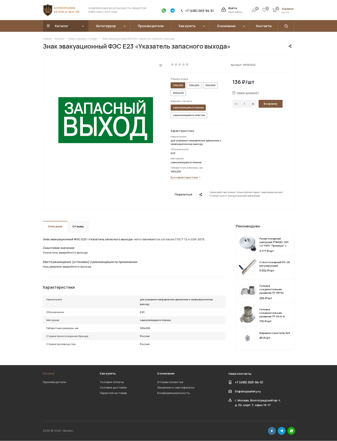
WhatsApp (291, 431)
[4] (183, 64)
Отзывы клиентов (170, 382)
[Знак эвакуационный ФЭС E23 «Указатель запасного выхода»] (105, 120)
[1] (172, 64)
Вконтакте (272, 431)
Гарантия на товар (113, 393)
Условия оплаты (112, 382)
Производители (54, 382)
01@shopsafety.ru (248, 391)
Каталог (49, 373)
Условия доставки (113, 387)
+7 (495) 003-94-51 (199, 11)
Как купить (108, 373)
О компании (166, 373)
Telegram (282, 431)
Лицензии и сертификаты (175, 387)
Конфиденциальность (173, 393)
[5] (187, 64)
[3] (180, 64)
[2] (176, 64)
